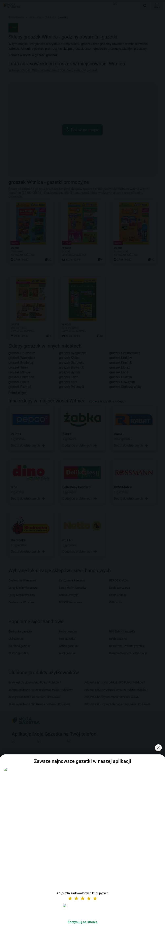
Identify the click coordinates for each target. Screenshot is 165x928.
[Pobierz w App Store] (82, 910)
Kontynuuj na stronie (82, 922)
